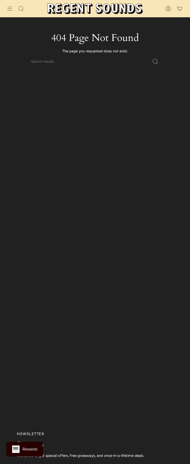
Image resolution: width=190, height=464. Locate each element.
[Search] (155, 61)
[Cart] (179, 8)
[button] (21, 8)
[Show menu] (10, 8)
